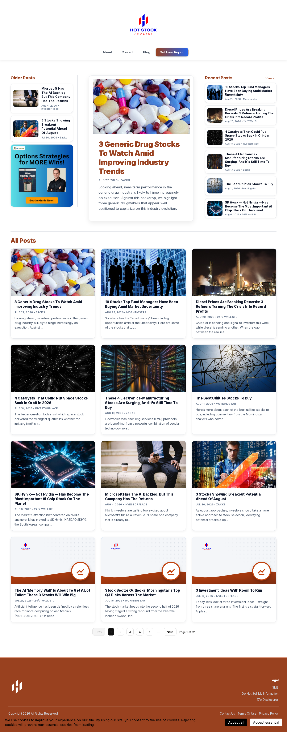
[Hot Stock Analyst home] (143, 24)
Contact (128, 52)
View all (271, 78)
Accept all (236, 722)
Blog (146, 52)
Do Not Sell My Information (260, 693)
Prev (99, 632)
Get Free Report (172, 52)
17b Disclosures (268, 699)
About (107, 52)
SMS (275, 687)
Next (170, 632)
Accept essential (266, 722)
